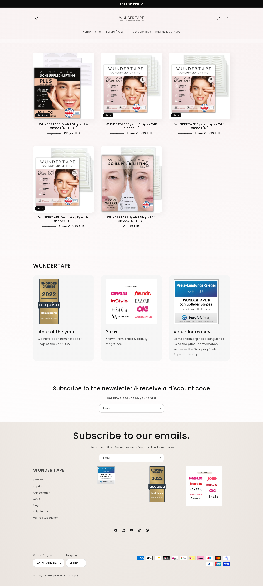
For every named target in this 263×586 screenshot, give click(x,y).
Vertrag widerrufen (46, 517)
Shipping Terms (43, 511)
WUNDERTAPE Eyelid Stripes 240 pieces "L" (131, 126)
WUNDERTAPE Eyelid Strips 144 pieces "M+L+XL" (63, 126)
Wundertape (49, 575)
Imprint (38, 486)
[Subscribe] (160, 408)
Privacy (38, 480)
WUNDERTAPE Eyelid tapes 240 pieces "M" (199, 126)
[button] (37, 19)
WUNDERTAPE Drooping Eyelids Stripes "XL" (63, 219)
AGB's (36, 499)
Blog (36, 505)
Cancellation (41, 492)
